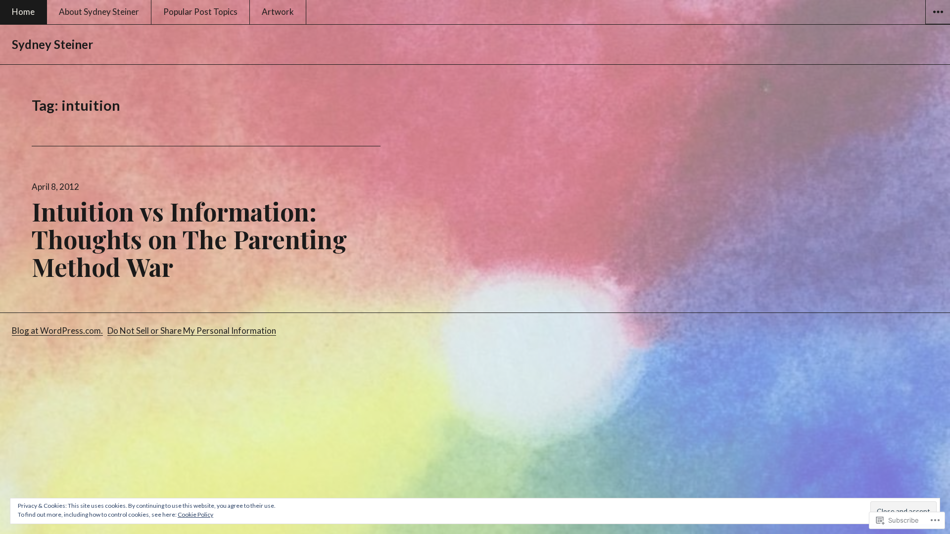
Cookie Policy (195, 514)
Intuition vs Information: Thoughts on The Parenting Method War (189, 239)
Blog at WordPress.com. (57, 330)
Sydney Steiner (52, 44)
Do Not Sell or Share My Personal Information (191, 330)
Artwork (278, 11)
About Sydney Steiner (99, 11)
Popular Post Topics (200, 11)
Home (23, 11)
